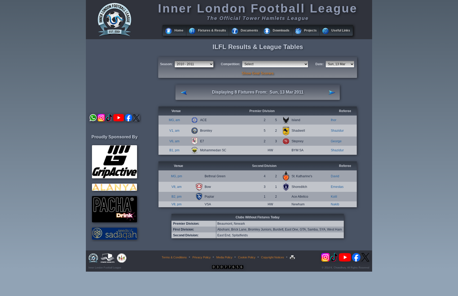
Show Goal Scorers (258, 73)
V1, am (174, 130)
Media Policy (224, 257)
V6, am (174, 141)
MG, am (174, 120)
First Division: (183, 229)
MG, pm (176, 176)
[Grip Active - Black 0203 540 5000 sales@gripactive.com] (114, 177)
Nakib (335, 204)
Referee (345, 111)
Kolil (334, 196)
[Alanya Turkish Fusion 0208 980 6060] (114, 190)
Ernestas (337, 187)
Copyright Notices (272, 257)
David (335, 176)
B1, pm (174, 150)
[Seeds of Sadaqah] (114, 238)
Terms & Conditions (174, 257)
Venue (176, 111)
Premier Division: (186, 224)
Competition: (230, 64)
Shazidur (337, 130)
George (336, 141)
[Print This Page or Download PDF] (293, 257)
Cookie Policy (247, 257)
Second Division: (186, 235)
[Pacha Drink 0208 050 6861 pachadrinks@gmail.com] (114, 221)
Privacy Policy (201, 257)
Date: (319, 64)
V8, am (176, 187)
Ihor (333, 120)
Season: (166, 64)
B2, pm (176, 196)
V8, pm (176, 204)
